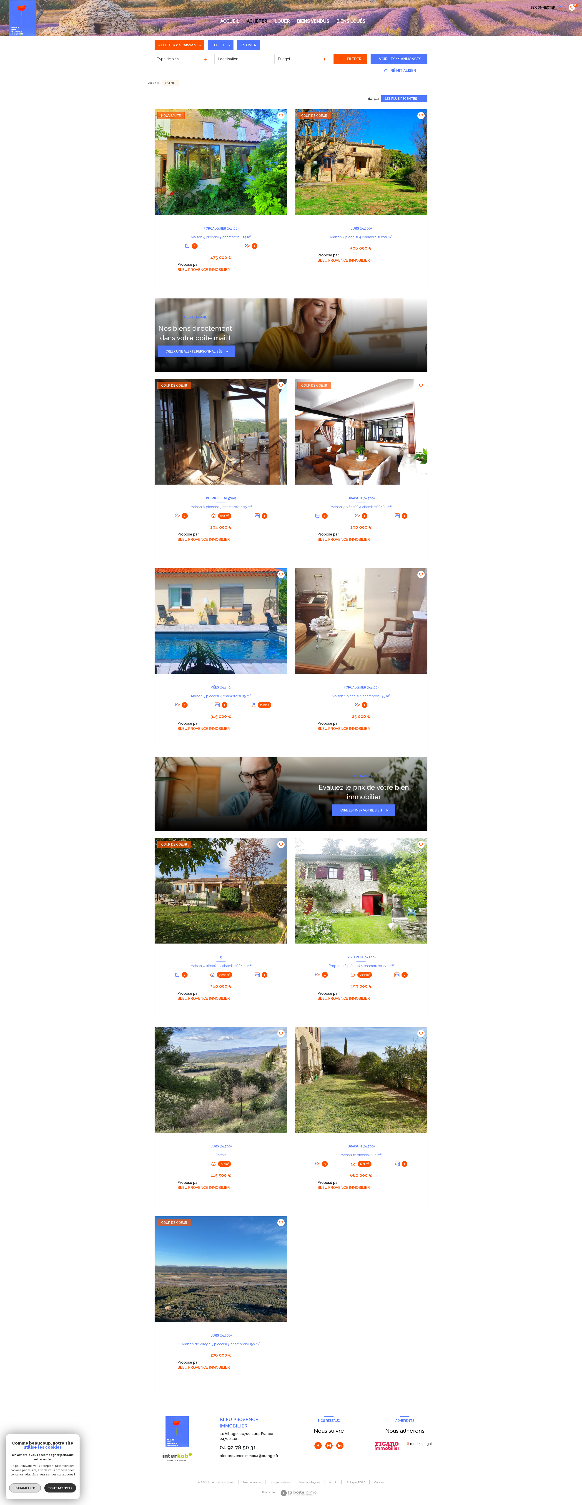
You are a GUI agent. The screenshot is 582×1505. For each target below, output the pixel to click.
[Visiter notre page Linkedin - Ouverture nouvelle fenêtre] (340, 1445)
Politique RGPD (355, 1482)
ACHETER (257, 21)
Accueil (229, 21)
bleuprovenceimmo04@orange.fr (249, 1456)
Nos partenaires (280, 1482)
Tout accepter (60, 1488)
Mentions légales (309, 1482)
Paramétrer (25, 1488)
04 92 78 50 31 (238, 1447)
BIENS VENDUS (313, 21)
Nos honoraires (252, 1482)
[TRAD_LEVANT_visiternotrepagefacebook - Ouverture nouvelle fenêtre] (318, 1445)
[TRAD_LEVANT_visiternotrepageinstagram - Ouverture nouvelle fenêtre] (329, 1445)
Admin (333, 1482)
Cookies (379, 1482)
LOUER (282, 21)
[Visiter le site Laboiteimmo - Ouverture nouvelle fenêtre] (298, 1493)
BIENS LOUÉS (350, 21)
